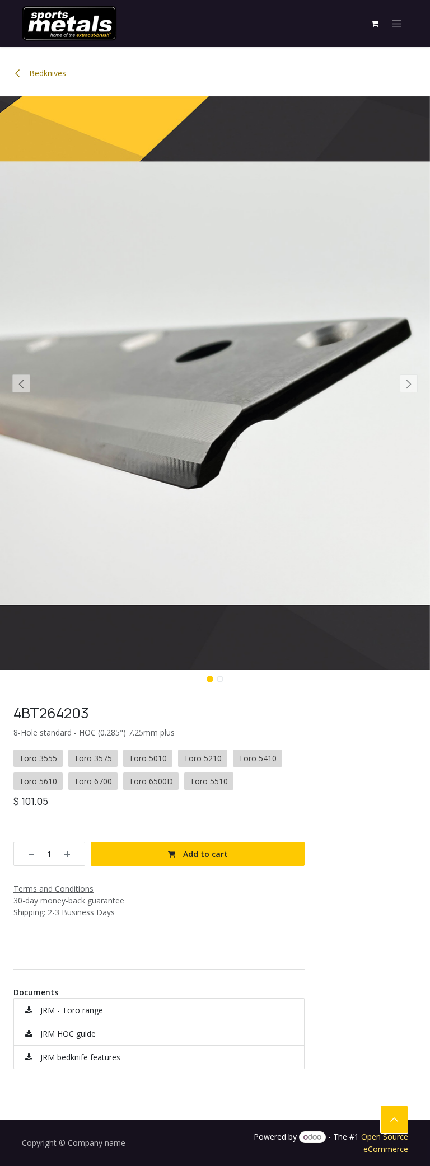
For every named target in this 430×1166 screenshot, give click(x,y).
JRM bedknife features (79, 1057)
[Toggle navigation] (396, 24)
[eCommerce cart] (374, 23)
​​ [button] (394, 1120)
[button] (21, 383)
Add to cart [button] (204, 854)
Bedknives (46, 73)
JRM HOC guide (67, 1033)
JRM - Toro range (70, 1010)
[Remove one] (27, 853)
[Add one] (71, 853)
